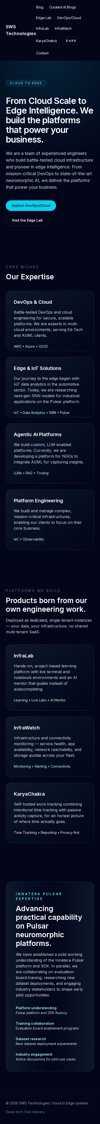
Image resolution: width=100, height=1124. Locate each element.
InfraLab (42, 28)
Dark (71, 41)
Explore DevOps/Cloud (31, 205)
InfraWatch (63, 28)
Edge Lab (43, 18)
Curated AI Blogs (62, 7)
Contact (42, 53)
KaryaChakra (46, 41)
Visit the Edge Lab (27, 220)
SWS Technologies (21, 30)
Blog (39, 7)
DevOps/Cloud (69, 18)
